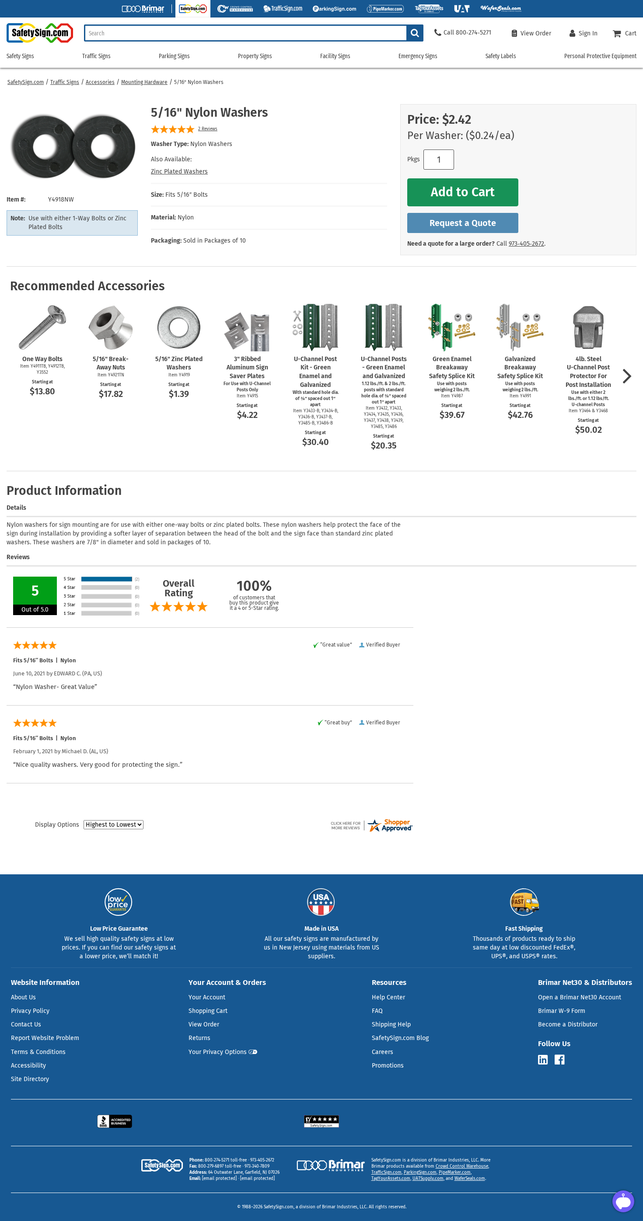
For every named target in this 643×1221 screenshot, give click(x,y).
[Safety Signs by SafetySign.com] (36, 42)
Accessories (100, 82)
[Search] (414, 33)
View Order (204, 1024)
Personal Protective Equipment (600, 56)
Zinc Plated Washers (179, 171)
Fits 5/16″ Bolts (186, 194)
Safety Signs (20, 56)
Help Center (388, 997)
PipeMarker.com (455, 1172)
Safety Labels (501, 56)
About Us (23, 997)
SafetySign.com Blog (400, 1038)
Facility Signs (335, 56)
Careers (382, 1052)
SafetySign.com (25, 82)
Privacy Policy (30, 1011)
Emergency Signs (417, 56)
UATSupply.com (428, 1178)
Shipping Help (391, 1024)
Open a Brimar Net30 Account (579, 997)
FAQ (377, 1011)
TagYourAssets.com (390, 1178)
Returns (199, 1038)
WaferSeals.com (469, 1178)
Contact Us (26, 1024)
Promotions (388, 1065)
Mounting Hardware (144, 82)
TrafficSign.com (386, 1172)
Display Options (57, 824)
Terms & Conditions (38, 1052)
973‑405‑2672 (526, 243)
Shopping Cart (208, 1011)
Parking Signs (174, 56)
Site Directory (30, 1079)
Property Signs (255, 56)
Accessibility (28, 1065)
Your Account (207, 997)
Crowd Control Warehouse (462, 1166)
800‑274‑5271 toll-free (226, 1160)
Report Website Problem (45, 1038)
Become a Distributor (568, 1024)
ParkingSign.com (420, 1172)
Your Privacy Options (218, 1052)
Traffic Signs (64, 82)
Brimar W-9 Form (561, 1011)
